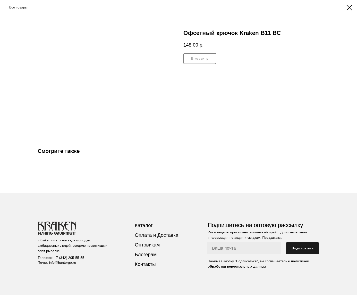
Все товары (18, 7)
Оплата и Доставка (156, 235)
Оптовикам (147, 244)
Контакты (145, 264)
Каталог (144, 225)
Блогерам (146, 254)
